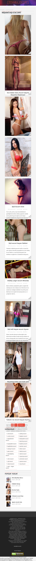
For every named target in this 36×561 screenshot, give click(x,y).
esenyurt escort (11, 449)
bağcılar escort (23, 436)
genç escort (10, 451)
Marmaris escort (22, 557)
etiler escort (22, 449)
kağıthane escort (28, 560)
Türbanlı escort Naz (17, 496)
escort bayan (17, 550)
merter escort (22, 454)
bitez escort (12, 557)
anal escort (10, 433)
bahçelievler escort (10, 439)
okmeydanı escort (20, 560)
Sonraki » (21, 425)
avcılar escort (10, 436)
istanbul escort (13, 518)
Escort (16, 557)
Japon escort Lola (17, 502)
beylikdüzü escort (11, 446)
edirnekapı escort (27, 559)
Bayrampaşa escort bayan (17, 558)
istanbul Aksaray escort (8, 559)
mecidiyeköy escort (10, 454)
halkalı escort (22, 451)
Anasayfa (2, 9)
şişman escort (23, 461)
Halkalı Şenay (16, 484)
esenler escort (23, 446)
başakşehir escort (11, 444)
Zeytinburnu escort (18, 559)
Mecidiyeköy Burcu (17, 478)
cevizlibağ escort (4, 560)
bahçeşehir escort (23, 439)
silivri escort (10, 459)
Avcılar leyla (15, 490)
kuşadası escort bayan (5, 558)
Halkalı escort (26, 558)
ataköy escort (22, 433)
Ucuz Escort (22, 464)
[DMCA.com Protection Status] (18, 554)
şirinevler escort (23, 459)
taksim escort (10, 464)
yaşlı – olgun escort (10, 467)
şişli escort (10, 461)
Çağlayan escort (12, 560)
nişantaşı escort (23, 456)
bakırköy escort (23, 441)
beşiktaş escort (23, 444)
